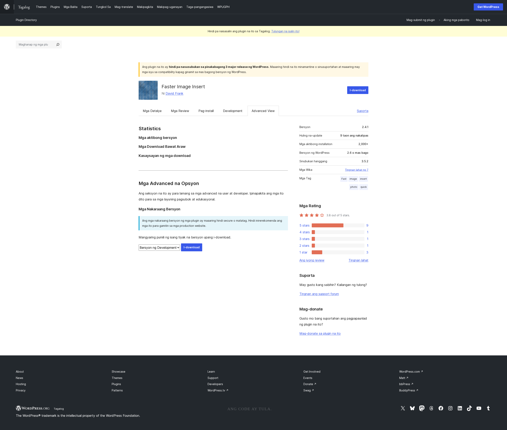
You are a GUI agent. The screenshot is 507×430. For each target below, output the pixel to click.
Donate (309, 384)
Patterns (117, 390)
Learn (211, 371)
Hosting (21, 384)
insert (363, 178)
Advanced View (263, 111)
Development (232, 111)
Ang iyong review (311, 260)
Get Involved (311, 371)
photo (353, 186)
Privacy (21, 390)
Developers (215, 384)
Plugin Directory (26, 20)
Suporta (362, 111)
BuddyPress (408, 390)
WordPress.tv (218, 390)
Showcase (118, 371)
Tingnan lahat (358, 260)
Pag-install (206, 111)
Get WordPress (488, 7)
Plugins (116, 384)
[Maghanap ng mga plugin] (58, 44)
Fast (343, 178)
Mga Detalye (152, 111)
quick (363, 186)
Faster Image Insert (183, 86)
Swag (308, 390)
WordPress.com (411, 371)
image (353, 178)
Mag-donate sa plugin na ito (320, 333)
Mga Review (180, 111)
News (19, 378)
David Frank (174, 93)
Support (213, 378)
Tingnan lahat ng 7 (356, 169)
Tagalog (59, 408)
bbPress (406, 384)
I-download (358, 90)
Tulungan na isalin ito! (285, 31)
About (20, 371)
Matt (404, 378)
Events (307, 378)
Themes (117, 378)
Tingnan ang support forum (319, 294)
